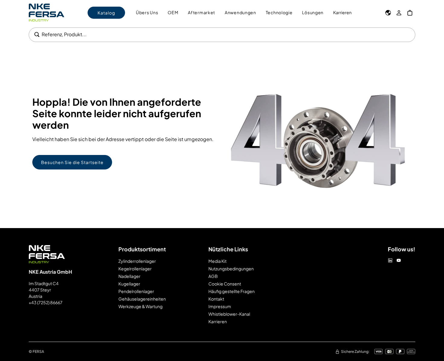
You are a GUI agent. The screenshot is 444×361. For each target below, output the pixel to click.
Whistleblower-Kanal (229, 314)
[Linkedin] (390, 260)
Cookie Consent (224, 283)
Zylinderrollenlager (137, 261)
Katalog (106, 12)
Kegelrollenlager (135, 268)
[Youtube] (398, 260)
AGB (213, 276)
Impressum (219, 306)
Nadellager (129, 276)
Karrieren (342, 12)
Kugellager (129, 283)
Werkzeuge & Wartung (140, 306)
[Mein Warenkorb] (409, 12)
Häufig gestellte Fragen (231, 291)
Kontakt (216, 298)
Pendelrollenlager (136, 291)
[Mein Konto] (399, 12)
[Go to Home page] (46, 12)
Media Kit (217, 261)
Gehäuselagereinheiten (142, 298)
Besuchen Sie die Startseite (72, 162)
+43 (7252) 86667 (46, 302)
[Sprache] (388, 12)
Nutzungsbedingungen (231, 268)
